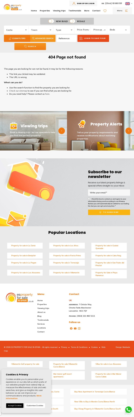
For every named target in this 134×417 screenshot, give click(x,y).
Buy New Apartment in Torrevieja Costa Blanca (94, 391)
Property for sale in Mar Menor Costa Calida (108, 375)
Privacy (64, 347)
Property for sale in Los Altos (65, 245)
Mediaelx (126, 347)
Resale (81, 21)
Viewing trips (59, 10)
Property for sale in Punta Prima (67, 255)
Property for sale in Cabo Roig (108, 255)
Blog (39, 316)
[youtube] (74, 328)
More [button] (86, 10)
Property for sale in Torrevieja (66, 263)
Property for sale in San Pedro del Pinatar (110, 264)
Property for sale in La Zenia (23, 245)
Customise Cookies (35, 405)
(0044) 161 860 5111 (112, 3)
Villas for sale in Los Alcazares (108, 364)
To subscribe (110, 212)
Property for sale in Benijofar (23, 255)
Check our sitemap (18, 90)
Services (41, 324)
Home (34, 10)
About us (41, 312)
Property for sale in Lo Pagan (23, 263)
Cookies (94, 347)
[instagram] (78, 328)
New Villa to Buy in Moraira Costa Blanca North (94, 401)
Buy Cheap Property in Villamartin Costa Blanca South (97, 409)
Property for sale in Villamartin (66, 272)
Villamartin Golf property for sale (25, 364)
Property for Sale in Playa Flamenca (106, 274)
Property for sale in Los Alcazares (25, 272)
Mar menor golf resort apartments (62, 375)
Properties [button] (45, 10)
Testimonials (75, 10)
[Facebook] (70, 328)
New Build (62, 21)
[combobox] (16, 29)
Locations (41, 328)
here (47, 94)
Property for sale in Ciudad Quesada (107, 246)
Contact (96, 10)
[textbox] (17, 30)
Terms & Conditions (79, 347)
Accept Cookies (15, 405)
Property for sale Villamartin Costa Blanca (65, 365)
